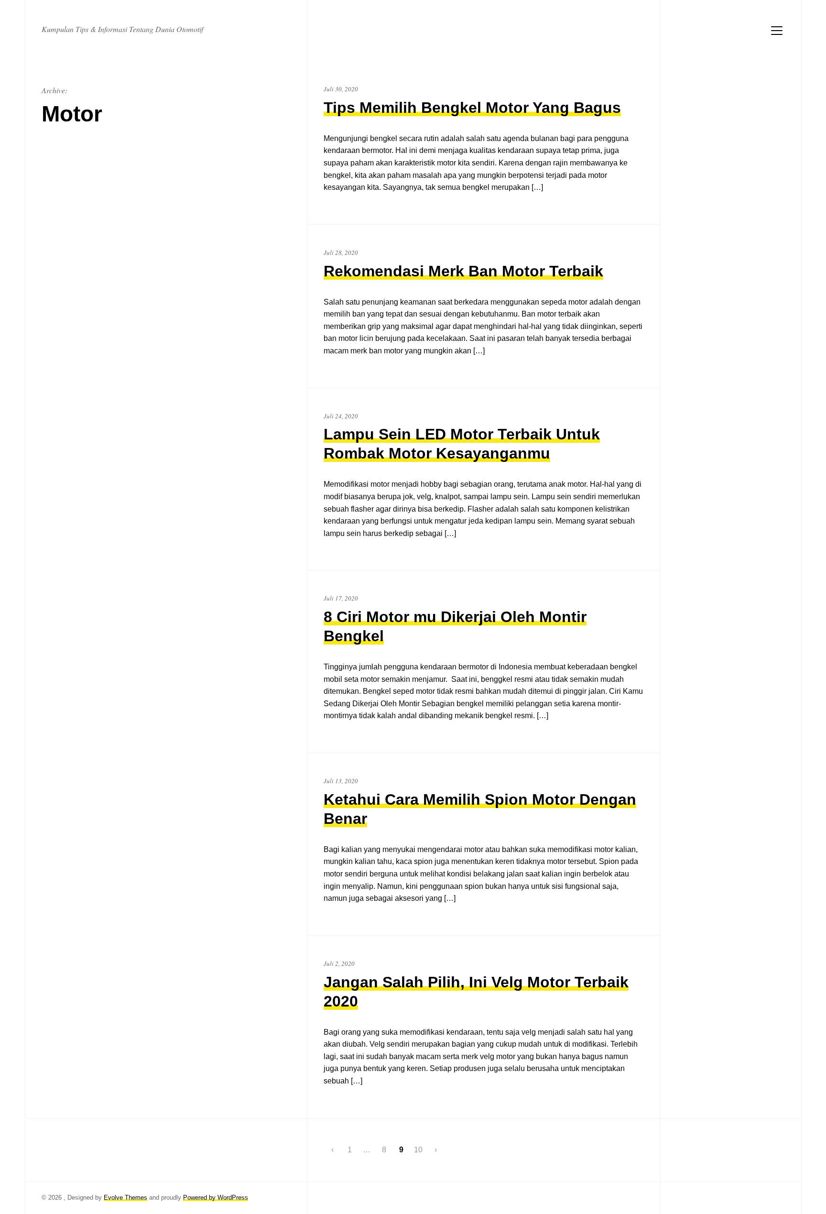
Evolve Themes (125, 1197)
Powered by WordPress (215, 1197)
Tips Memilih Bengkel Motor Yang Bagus (472, 107)
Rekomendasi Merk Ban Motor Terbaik (463, 271)
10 (418, 1150)
